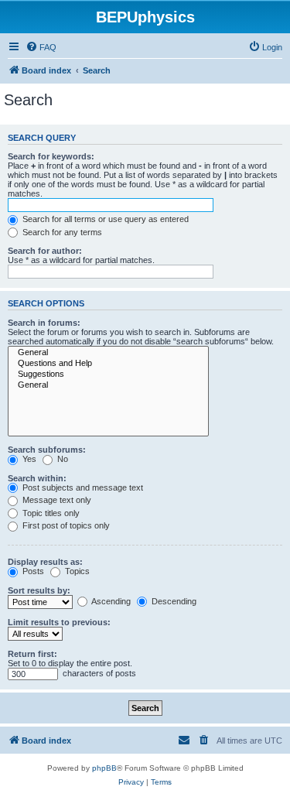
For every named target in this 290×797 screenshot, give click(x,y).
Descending (172, 601)
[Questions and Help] (108, 363)
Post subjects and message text (81, 487)
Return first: (32, 653)
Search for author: (45, 250)
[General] (108, 352)
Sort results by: (39, 590)
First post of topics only (65, 525)
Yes (28, 458)
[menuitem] (41, 47)
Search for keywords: (51, 156)
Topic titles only (50, 513)
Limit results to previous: (59, 622)
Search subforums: (47, 449)
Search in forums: (44, 322)
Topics (76, 571)
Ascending (110, 601)
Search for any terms (61, 232)
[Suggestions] (108, 374)
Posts (32, 571)
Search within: (37, 478)
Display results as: (45, 561)
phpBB (104, 768)
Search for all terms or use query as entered (104, 219)
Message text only (55, 500)
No (61, 458)
